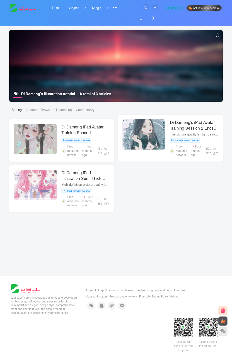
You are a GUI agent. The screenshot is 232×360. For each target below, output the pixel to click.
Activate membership (206, 8)
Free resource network (123, 296)
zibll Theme (153, 296)
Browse (46, 109)
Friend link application (100, 290)
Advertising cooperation (153, 290)
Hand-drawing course (78, 140)
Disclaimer (126, 290)
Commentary (85, 109)
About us (179, 290)
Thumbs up (64, 109)
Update (31, 109)
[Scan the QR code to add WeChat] (222, 331)
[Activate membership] (222, 321)
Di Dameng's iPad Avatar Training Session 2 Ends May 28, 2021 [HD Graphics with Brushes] (192, 130)
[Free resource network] (25, 288)
